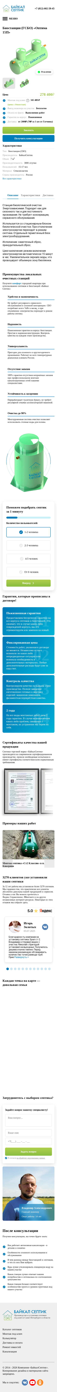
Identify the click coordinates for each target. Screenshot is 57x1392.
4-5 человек (31, 558)
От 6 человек (31, 572)
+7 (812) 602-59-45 (44, 8)
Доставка (48, 195)
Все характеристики (12, 178)
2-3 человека (31, 545)
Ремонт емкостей (12, 1347)
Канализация (10, 1351)
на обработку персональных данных (31, 1158)
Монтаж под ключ (12, 1333)
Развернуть (20, 957)
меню (13, 18)
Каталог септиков (12, 1329)
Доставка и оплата (12, 1342)
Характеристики (30, 195)
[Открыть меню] (5, 18)
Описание (12, 195)
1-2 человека (31, 532)
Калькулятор (9, 1338)
